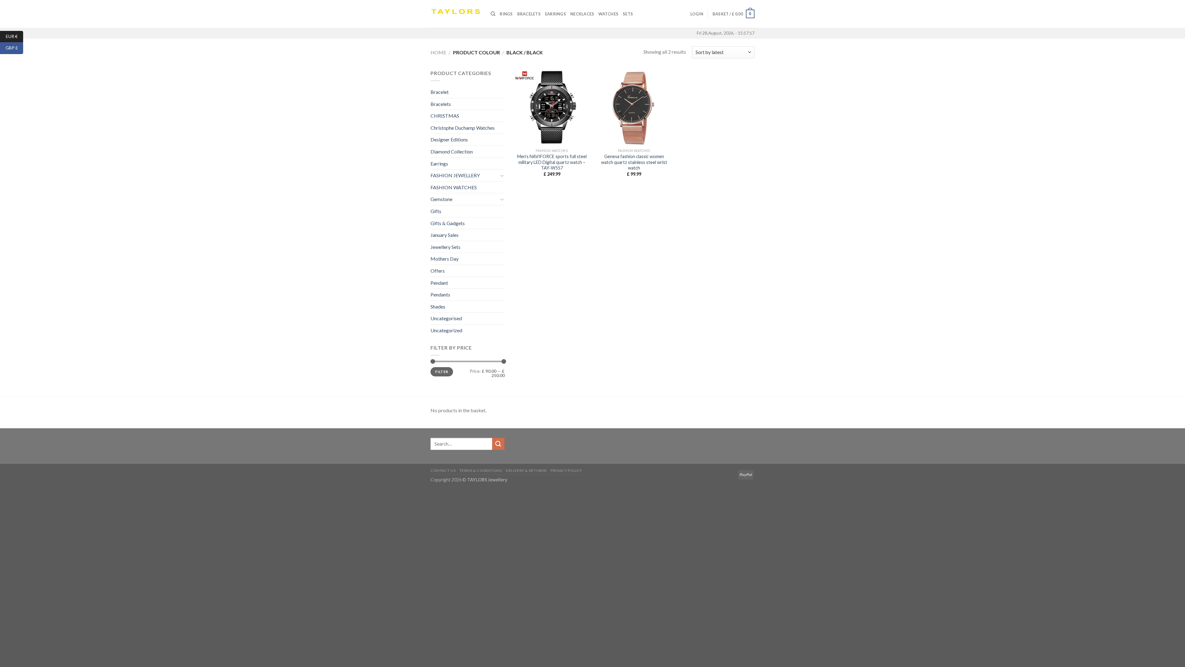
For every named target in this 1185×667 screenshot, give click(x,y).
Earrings (555, 13)
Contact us (442, 470)
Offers (437, 271)
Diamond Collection (451, 151)
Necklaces (582, 13)
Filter (441, 371)
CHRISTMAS (444, 116)
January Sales (444, 235)
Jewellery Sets (445, 247)
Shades (437, 306)
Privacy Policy (566, 470)
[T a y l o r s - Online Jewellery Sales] (455, 14)
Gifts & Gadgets (447, 223)
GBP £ (14, 48)
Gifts (435, 211)
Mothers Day (444, 259)
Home (438, 52)
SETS (628, 13)
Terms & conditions (480, 470)
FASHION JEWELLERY (455, 175)
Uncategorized (446, 330)
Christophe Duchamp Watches (462, 128)
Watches (608, 13)
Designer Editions (449, 139)
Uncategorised (446, 318)
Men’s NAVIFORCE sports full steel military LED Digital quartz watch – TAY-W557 (552, 162)
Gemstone (441, 199)
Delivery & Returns (526, 470)
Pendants (440, 294)
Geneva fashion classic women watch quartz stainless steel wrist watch (634, 162)
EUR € (14, 36)
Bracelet (439, 92)
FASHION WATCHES (453, 187)
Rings (506, 13)
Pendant (439, 283)
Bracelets (529, 13)
